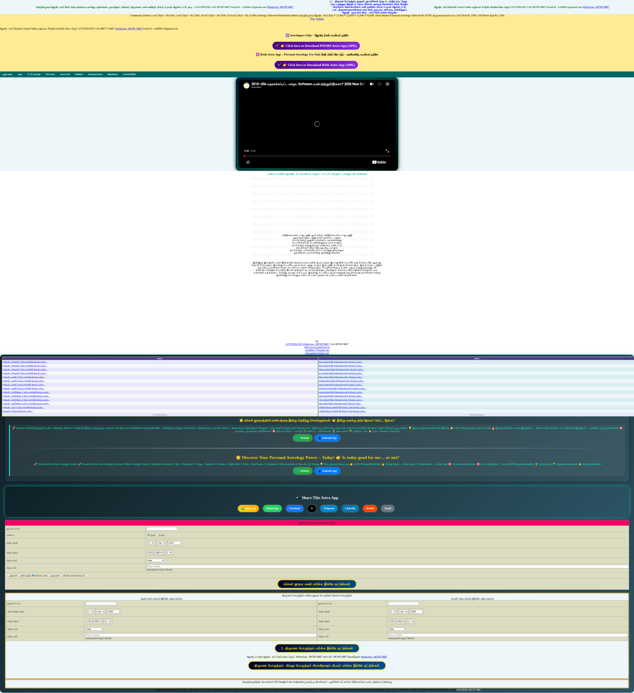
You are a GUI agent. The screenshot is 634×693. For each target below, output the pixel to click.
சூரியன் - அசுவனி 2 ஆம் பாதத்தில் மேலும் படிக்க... (25, 365)
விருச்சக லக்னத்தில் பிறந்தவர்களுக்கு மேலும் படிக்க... (342, 388)
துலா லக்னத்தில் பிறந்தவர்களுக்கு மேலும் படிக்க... (341, 384)
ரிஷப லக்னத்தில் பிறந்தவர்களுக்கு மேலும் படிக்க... (341, 365)
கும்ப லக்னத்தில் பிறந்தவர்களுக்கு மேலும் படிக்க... (341, 400)
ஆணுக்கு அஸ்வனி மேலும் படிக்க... (18, 411)
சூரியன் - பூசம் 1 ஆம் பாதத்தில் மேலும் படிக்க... (23, 407)
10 (165, 415)
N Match (79, 74)
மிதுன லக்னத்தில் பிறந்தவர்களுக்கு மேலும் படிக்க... (341, 369)
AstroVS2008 (129, 74)
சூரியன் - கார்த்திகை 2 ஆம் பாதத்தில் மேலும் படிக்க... (26, 396)
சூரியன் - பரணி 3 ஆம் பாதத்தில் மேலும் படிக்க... (24, 384)
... (167, 415)
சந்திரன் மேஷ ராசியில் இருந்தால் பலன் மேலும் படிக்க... (342, 407)
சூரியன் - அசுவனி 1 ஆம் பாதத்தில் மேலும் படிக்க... (25, 362)
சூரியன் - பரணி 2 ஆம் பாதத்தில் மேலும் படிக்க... (24, 381)
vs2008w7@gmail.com (317, 350)
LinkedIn (350, 508)
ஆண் (152, 535)
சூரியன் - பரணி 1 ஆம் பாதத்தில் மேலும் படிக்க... (24, 377)
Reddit (370, 508)
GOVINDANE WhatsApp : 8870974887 (308, 344)
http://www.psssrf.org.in (317, 347)
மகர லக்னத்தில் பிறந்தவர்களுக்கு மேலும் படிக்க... (340, 396)
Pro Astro (50, 74)
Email (388, 508)
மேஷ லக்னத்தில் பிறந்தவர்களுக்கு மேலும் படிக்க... (341, 362)
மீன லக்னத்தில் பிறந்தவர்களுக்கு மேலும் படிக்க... (340, 403)
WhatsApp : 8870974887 (280, 7)
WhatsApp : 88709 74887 (129, 28)
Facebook (294, 508)
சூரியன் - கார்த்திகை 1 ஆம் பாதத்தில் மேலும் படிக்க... (26, 392)
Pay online (317, 18)
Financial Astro (95, 74)
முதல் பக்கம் (8, 74)
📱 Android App (327, 437)
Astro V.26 (65, 74)
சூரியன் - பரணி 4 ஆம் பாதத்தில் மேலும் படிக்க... (24, 388)
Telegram (329, 508)
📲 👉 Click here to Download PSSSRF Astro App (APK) (316, 46)
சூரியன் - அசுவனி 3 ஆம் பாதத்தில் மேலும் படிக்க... (25, 369)
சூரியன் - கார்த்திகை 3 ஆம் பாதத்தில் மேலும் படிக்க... (26, 400)
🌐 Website (302, 437)
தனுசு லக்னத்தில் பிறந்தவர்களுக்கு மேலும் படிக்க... (341, 392)
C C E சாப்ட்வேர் (33, 74)
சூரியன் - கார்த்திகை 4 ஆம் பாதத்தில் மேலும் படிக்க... (26, 403)
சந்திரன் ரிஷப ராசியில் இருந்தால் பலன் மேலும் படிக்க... (342, 411)
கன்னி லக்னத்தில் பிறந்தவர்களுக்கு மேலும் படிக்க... (341, 381)
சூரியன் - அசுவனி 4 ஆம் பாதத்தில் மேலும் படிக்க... (25, 373)
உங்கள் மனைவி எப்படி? (74, 575)
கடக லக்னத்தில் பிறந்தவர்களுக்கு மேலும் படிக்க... (341, 373)
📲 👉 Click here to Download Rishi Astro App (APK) (316, 65)
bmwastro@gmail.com (317, 353)
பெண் (161, 535)
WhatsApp (272, 508)
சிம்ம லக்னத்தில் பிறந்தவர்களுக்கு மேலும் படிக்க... (341, 377)
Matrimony (113, 74)
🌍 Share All (248, 508)
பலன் (20, 74)
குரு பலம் (55, 575)
